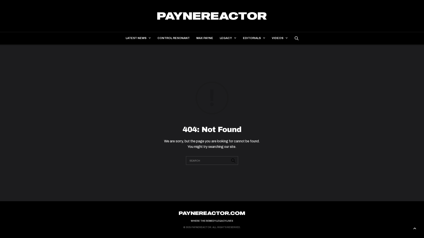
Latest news (136, 38)
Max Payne (204, 38)
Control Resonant (173, 38)
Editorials (252, 38)
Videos (277, 38)
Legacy (226, 38)
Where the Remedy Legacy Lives (212, 220)
